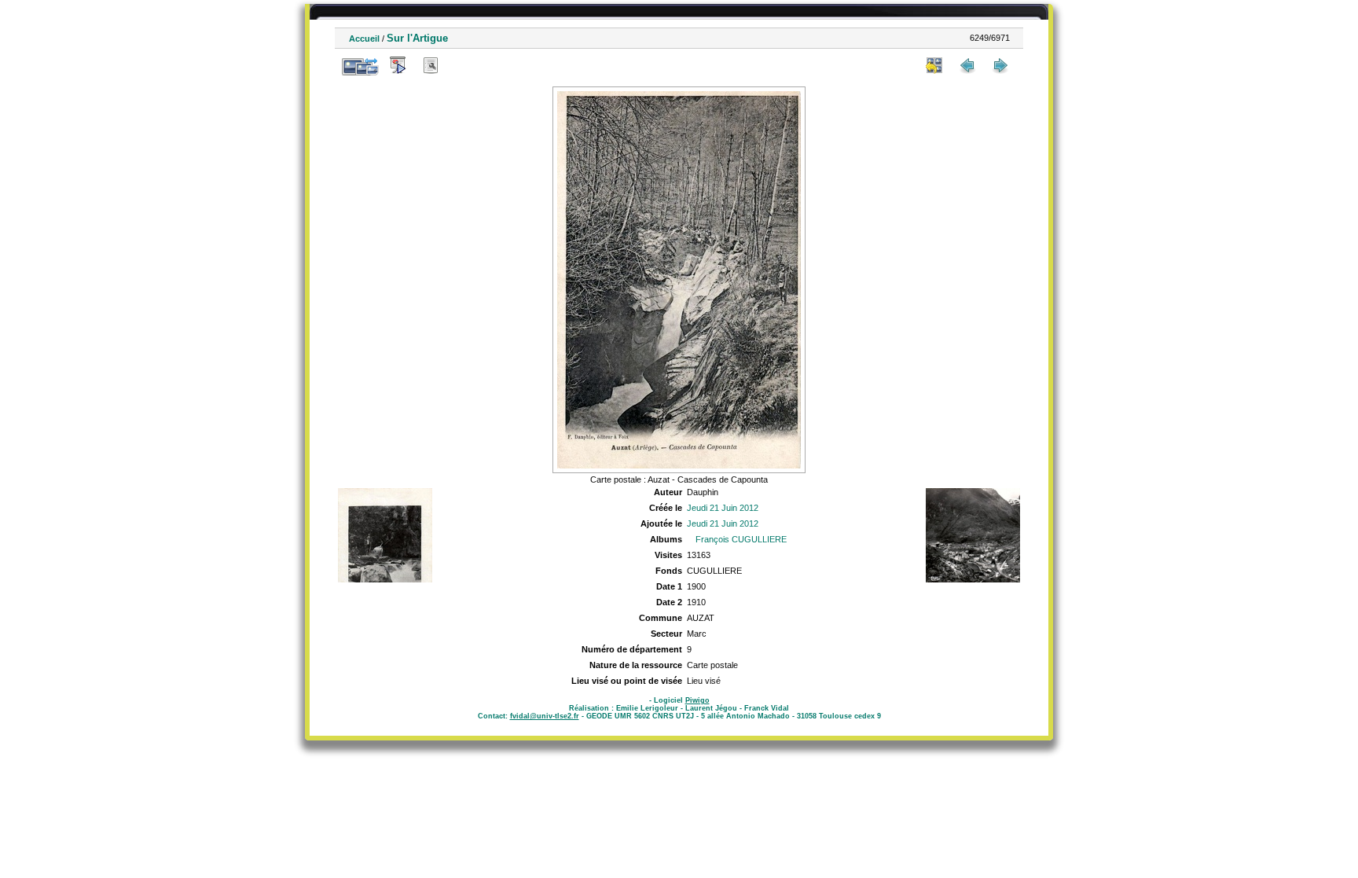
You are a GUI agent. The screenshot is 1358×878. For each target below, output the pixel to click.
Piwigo (697, 700)
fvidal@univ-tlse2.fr (544, 716)
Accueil (364, 38)
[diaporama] (397, 65)
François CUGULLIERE (741, 539)
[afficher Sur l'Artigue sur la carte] (463, 65)
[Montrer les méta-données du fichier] (430, 65)
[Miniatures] (934, 65)
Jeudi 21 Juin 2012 (722, 507)
